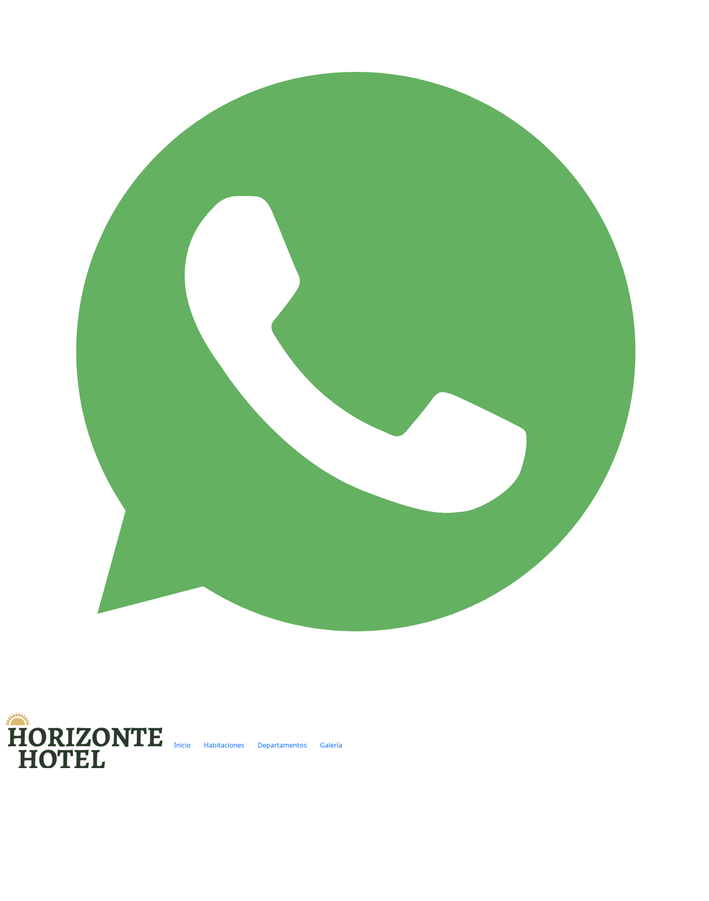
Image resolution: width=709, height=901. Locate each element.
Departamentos (282, 745)
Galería (331, 745)
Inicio (182, 745)
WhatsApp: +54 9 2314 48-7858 (510, 859)
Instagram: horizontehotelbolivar (514, 869)
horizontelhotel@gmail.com (506, 850)
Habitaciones (224, 745)
